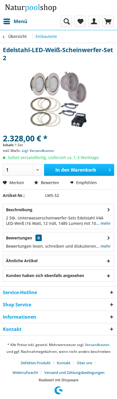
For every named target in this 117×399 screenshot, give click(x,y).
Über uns (84, 362)
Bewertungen (19, 238)
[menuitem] (15, 21)
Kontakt (63, 362)
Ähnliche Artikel (21, 260)
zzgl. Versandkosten (38, 150)
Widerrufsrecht (25, 372)
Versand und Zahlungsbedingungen (74, 372)
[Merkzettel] (80, 21)
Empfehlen (86, 182)
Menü (20, 21)
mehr (105, 223)
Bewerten (50, 182)
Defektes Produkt (36, 362)
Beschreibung (19, 209)
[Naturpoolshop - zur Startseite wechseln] (30, 8)
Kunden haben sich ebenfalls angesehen (45, 275)
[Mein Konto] (94, 21)
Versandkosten (97, 344)
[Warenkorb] (108, 21)
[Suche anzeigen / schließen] (66, 21)
